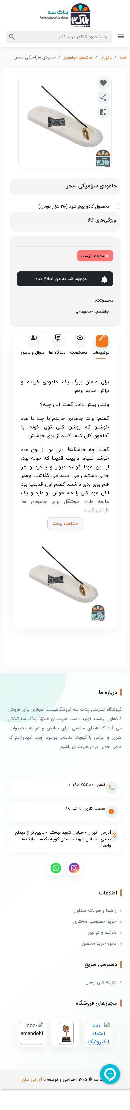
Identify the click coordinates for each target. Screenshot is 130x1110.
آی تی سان (32, 1079)
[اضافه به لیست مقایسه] (103, 112)
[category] (121, 37)
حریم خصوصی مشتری (94, 921)
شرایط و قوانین (102, 932)
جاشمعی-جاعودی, (91, 311)
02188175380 (80, 784)
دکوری (106, 57)
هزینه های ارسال (101, 982)
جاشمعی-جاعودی (78, 57)
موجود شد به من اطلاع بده (61, 278)
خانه (123, 57)
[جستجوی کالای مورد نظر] (12, 37)
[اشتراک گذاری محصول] (103, 97)
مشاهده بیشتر (65, 523)
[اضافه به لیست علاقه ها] (103, 83)
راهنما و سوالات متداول (95, 910)
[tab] (101, 346)
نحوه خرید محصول (98, 943)
